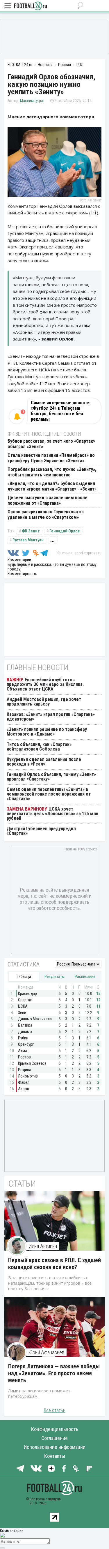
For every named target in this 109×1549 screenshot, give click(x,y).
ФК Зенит (31, 531)
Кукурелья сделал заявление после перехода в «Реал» (44, 762)
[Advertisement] (54, 36)
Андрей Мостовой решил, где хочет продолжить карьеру (44, 702)
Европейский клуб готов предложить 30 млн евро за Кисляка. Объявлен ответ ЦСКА (45, 684)
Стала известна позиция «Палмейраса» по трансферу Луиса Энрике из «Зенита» (51, 457)
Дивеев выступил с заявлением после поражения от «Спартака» (47, 500)
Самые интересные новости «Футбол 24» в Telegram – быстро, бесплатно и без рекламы (60, 411)
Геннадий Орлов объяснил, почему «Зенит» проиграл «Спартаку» (51, 777)
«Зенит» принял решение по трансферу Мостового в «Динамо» (47, 732)
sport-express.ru (87, 553)
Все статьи (54, 1410)
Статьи (22, 1183)
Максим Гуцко (32, 100)
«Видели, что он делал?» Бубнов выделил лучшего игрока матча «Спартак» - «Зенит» (52, 486)
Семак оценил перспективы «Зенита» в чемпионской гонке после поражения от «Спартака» (49, 794)
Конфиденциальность (54, 1429)
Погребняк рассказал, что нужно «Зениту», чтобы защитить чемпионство (52, 472)
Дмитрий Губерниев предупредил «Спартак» (41, 831)
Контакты (54, 1456)
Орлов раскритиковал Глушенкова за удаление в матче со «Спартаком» (46, 514)
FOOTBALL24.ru (30, 6)
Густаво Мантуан (28, 540)
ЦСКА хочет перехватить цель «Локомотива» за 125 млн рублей (52, 813)
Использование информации (54, 1447)
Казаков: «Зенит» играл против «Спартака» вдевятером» (51, 717)
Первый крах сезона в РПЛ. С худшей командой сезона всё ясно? (54, 1264)
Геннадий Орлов (64, 531)
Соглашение (54, 1438)
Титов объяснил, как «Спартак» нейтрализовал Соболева (39, 747)
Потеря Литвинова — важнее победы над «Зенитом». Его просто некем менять (54, 1373)
